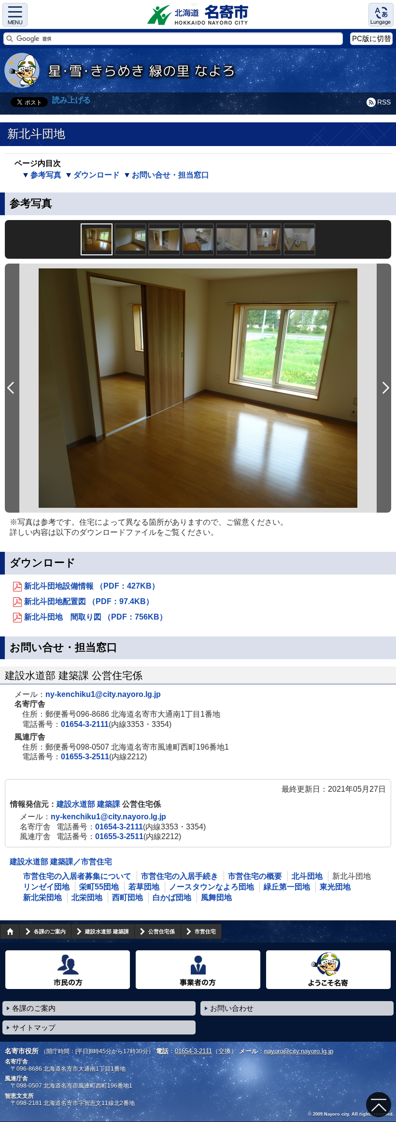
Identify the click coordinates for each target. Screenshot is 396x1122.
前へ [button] (12, 388)
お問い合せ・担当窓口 (170, 175)
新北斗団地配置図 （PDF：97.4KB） (89, 601)
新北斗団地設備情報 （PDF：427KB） (91, 586)
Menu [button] (15, 15)
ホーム (9, 931)
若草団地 (143, 887)
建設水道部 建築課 (89, 804)
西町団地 (127, 897)
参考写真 (45, 175)
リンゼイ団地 (46, 887)
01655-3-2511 (85, 757)
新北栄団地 (42, 897)
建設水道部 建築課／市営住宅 (61, 861)
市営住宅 (205, 931)
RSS (384, 102)
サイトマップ (34, 1027)
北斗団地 (307, 876)
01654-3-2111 (85, 724)
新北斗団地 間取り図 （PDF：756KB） (95, 617)
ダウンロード (96, 175)
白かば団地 (172, 897)
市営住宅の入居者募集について (77, 876)
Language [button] (381, 15)
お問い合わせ (232, 1008)
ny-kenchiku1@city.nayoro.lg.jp (103, 694)
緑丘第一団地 (287, 887)
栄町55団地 (99, 887)
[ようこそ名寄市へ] (328, 969)
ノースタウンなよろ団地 (211, 887)
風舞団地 (216, 897)
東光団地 (335, 887)
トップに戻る (378, 1104)
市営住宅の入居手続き (179, 876)
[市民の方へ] (67, 969)
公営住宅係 (161, 931)
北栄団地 (86, 897)
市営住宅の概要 (255, 876)
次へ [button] (384, 388)
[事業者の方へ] (198, 969)
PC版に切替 (371, 38)
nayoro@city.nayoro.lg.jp (298, 1051)
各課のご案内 (50, 931)
